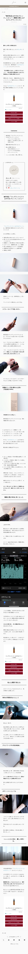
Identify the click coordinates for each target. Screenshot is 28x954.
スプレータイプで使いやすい (14, 139)
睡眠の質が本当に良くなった (13, 144)
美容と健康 (3, 12)
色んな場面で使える (11, 147)
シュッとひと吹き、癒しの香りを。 (14, 155)
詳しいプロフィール (15, 188)
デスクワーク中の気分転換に (14, 150)
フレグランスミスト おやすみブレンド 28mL (14, 105)
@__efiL (20, 49)
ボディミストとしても (13, 152)
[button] (3, 940)
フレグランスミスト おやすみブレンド (13, 226)
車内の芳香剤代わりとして (13, 149)
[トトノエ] (14, 2)
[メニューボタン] (25, 2)
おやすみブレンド (12, 86)
